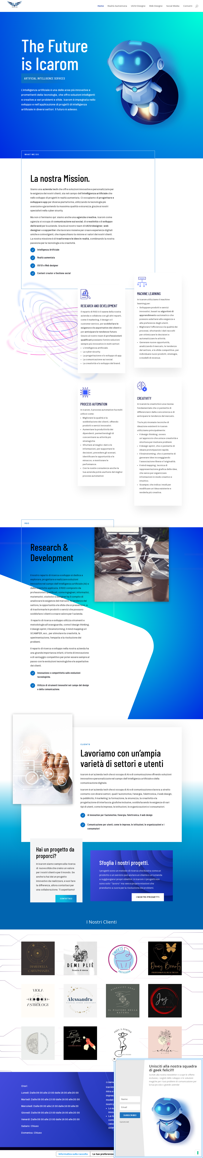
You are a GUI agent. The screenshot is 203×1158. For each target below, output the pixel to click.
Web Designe (155, 6)
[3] (38, 1059)
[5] (80, 1016)
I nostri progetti (147, 897)
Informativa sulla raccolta (73, 1153)
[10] (80, 974)
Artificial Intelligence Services (44, 78)
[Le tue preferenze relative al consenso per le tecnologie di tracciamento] (198, 1153)
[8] (122, 1016)
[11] (38, 974)
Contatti (187, 6)
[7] (122, 974)
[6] (165, 974)
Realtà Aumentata (117, 6)
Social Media (172, 6)
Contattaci (66, 899)
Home (101, 6)
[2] (165, 1016)
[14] (80, 1059)
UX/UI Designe (138, 6)
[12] (38, 1016)
